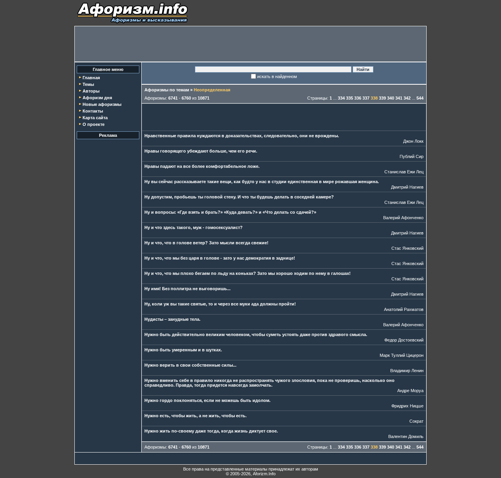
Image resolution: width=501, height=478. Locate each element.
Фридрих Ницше (407, 405)
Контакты (93, 111)
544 (420, 98)
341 (398, 98)
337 (365, 98)
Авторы (91, 91)
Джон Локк (413, 141)
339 (382, 98)
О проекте (94, 124)
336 (357, 98)
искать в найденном (277, 76)
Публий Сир (412, 156)
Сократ (416, 421)
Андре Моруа (410, 390)
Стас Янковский (407, 248)
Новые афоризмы (102, 104)
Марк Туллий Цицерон (402, 355)
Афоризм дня (97, 97)
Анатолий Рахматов (404, 309)
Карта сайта (95, 117)
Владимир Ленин (407, 370)
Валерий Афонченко (403, 217)
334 (341, 98)
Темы (88, 84)
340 (390, 98)
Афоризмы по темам (166, 89)
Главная (91, 77)
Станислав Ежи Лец (404, 171)
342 (407, 98)
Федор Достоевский (404, 340)
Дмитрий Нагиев (407, 187)
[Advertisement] (250, 44)
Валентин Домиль (406, 436)
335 (349, 98)
